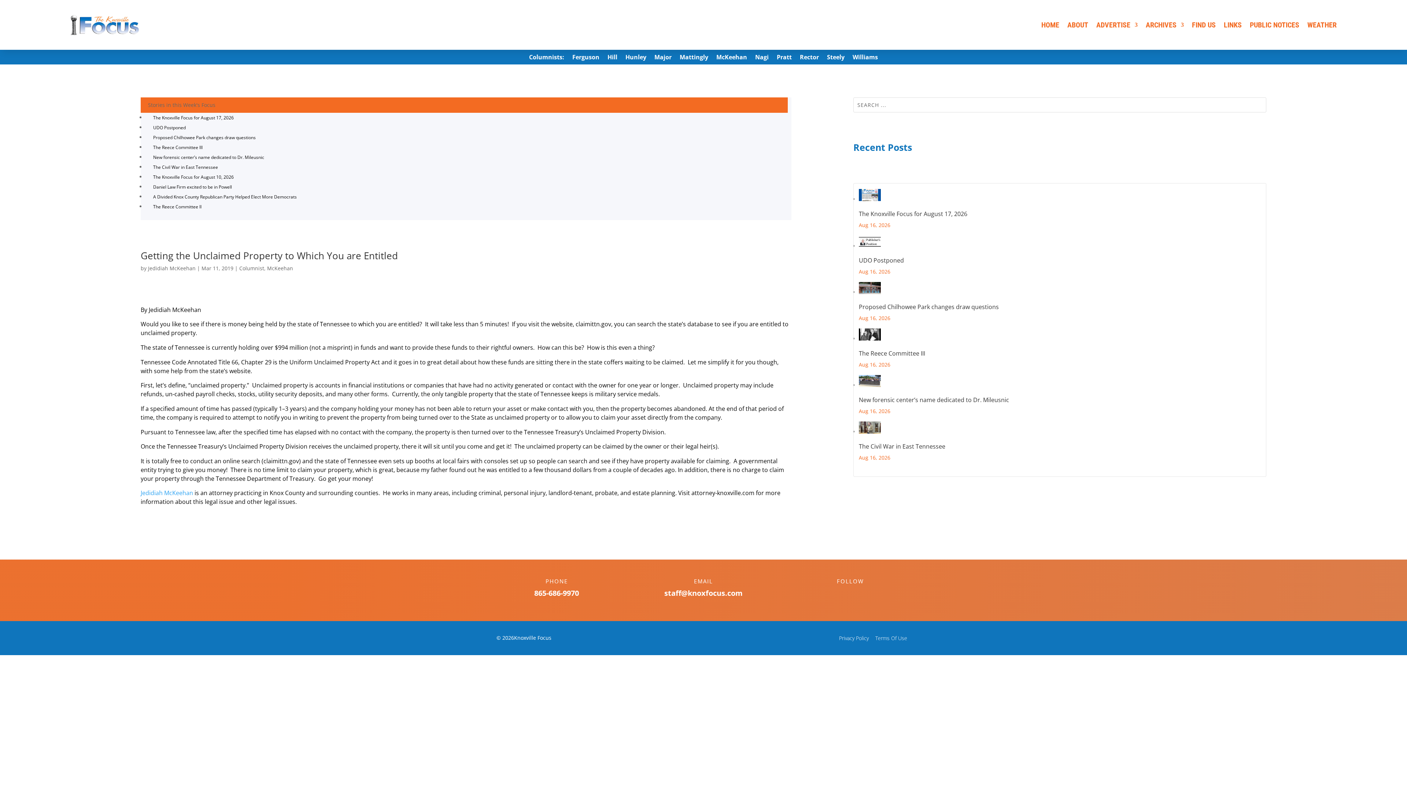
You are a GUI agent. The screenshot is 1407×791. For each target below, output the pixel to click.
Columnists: (546, 58)
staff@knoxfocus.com (703, 593)
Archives (1161, 25)
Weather (1322, 25)
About (1077, 25)
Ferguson (585, 58)
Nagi (762, 58)
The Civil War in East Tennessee (185, 167)
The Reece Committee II (177, 207)
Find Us (1204, 25)
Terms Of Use (891, 638)
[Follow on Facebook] (843, 594)
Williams (865, 58)
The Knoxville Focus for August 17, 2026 (193, 118)
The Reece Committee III (178, 147)
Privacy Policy (854, 638)
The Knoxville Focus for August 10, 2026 (193, 177)
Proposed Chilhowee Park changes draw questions (204, 137)
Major (663, 58)
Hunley (635, 58)
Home (1050, 25)
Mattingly (694, 58)
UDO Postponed (169, 128)
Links (1233, 25)
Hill (612, 58)
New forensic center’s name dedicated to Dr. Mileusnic (208, 157)
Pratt (784, 58)
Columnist (251, 268)
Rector (809, 58)
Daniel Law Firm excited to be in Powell (192, 187)
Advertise (1113, 25)
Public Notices (1274, 25)
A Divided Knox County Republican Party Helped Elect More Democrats (225, 197)
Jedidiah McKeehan (172, 268)
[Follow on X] (858, 594)
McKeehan (731, 58)
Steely (836, 58)
